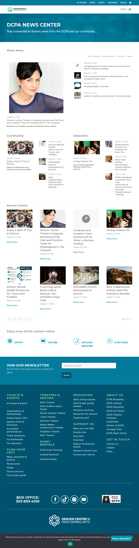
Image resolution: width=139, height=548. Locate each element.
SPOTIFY (18, 342)
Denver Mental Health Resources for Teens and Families (56, 149)
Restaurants (13, 464)
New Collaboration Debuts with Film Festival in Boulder (56, 182)
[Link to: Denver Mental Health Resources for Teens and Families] (42, 144)
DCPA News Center (117, 433)
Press (110, 451)
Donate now (79, 432)
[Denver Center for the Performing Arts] (69, 520)
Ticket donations (16, 435)
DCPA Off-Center (115, 411)
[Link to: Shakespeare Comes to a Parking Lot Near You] (108, 144)
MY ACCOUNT (82, 3)
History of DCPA (115, 425)
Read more (12, 242)
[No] (135, 540)
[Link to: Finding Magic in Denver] (77, 85)
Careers (111, 447)
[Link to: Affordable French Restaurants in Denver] (42, 161)
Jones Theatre (48, 417)
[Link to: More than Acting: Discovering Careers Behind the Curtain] (108, 159)
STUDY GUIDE (121, 342)
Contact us (112, 444)
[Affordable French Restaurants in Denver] (86, 275)
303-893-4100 (28, 501)
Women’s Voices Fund (85, 450)
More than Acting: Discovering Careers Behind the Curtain (123, 165)
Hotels (10, 467)
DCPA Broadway (115, 399)
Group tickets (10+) (17, 418)
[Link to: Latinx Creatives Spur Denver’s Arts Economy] (77, 95)
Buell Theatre (47, 402)
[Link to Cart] (130, 3)
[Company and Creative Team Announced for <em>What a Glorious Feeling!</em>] (86, 219)
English (123, 3)
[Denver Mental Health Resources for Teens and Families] (19, 275)
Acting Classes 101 (82, 161)
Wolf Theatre (47, 435)
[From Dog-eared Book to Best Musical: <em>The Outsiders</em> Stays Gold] (53, 275)
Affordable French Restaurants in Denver (56, 166)
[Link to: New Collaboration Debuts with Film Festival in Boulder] (42, 176)
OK (70, 544)
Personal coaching (83, 410)
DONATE (92, 3)
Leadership (113, 421)
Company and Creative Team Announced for (107, 67)
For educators (14, 443)
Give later (78, 436)
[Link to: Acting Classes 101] (87, 147)
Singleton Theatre (49, 431)
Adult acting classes (84, 399)
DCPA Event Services (51, 450)
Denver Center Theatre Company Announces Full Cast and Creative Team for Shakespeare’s (35, 121)
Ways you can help (83, 428)
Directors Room (48, 459)
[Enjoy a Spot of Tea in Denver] (19, 219)
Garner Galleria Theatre (52, 413)
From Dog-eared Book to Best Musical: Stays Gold (50, 293)
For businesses (15, 439)
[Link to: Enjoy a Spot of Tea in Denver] (20, 147)
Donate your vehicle (84, 454)
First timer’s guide (16, 475)
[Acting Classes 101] (119, 219)
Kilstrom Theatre (49, 421)
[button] (123, 9)
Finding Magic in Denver (96, 86)
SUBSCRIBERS (113, 3)
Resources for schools (85, 414)
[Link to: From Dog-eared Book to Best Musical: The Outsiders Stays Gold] (77, 75)
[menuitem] (82, 2)
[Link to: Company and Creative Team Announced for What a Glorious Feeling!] (77, 65)
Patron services (15, 471)
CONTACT (101, 3)
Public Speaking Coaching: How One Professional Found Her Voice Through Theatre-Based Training (123, 186)
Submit (67, 375)
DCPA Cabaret (114, 403)
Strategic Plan (114, 429)
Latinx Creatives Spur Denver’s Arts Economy (107, 96)
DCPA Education (115, 407)
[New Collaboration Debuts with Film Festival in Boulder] (119, 275)
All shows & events (17, 403)
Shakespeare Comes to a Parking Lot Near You (122, 148)
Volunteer (78, 440)
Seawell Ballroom (49, 454)
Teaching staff (81, 418)
